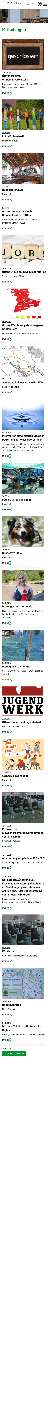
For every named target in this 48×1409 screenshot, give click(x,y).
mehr (5, 93)
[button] (45, 4)
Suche (33, 4)
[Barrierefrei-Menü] (40, 4)
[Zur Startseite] (11, 2)
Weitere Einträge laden (14, 1053)
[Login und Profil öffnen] (27, 4)
